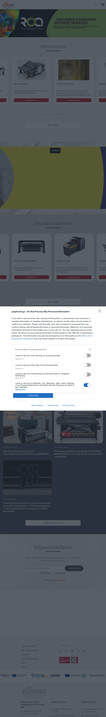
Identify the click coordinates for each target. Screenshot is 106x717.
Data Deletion (37, 405)
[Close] (100, 311)
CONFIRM (33, 396)
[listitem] (53, 349)
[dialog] (53, 358)
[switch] (87, 355)
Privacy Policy (69, 405)
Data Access (53, 405)
